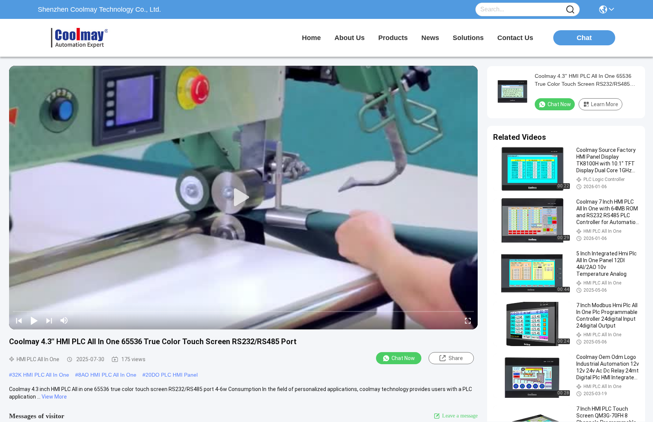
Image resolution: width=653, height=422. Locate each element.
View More (54, 397)
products (393, 38)
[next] (49, 320)
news (430, 38)
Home (311, 38)
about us (349, 38)
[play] (243, 197)
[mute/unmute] (64, 320)
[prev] (18, 320)
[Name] (570, 9)
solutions (468, 38)
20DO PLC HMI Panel (171, 375)
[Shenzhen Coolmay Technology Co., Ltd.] (79, 37)
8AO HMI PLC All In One (107, 375)
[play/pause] (34, 320)
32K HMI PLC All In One (40, 375)
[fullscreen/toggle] (467, 320)
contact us (515, 38)
